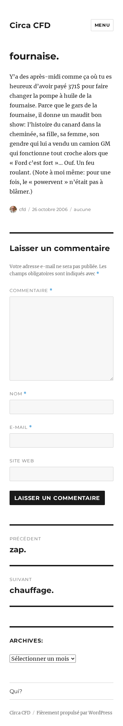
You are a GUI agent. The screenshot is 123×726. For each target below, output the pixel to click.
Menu (102, 25)
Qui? (16, 691)
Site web (22, 460)
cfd (22, 209)
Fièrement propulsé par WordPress (74, 713)
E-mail (21, 427)
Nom (18, 394)
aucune (82, 209)
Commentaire (31, 290)
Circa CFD (30, 25)
